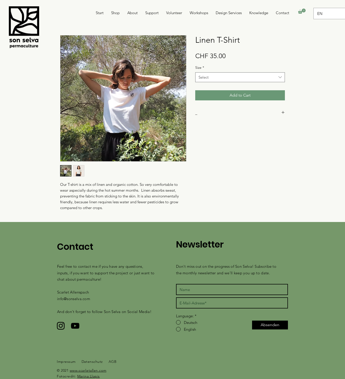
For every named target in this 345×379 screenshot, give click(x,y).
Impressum (66, 361)
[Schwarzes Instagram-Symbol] (61, 326)
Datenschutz (92, 361)
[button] (302, 11)
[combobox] (240, 77)
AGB (113, 361)
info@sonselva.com (73, 298)
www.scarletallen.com (88, 370)
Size (199, 67)
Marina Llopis (88, 376)
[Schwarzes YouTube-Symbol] (75, 326)
